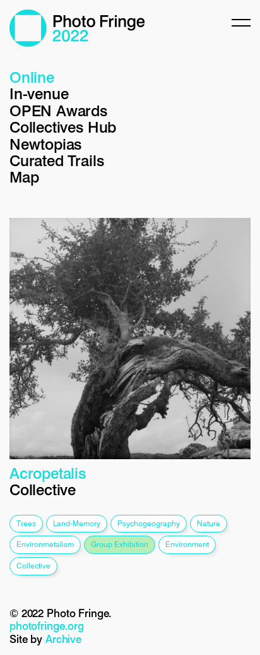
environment (187, 544)
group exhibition (119, 544)
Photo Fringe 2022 (77, 28)
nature (208, 523)
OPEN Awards (58, 111)
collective (33, 565)
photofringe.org (46, 626)
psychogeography (148, 523)
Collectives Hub (62, 127)
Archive (63, 639)
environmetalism (45, 544)
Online (31, 77)
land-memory (76, 523)
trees (26, 523)
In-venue (38, 94)
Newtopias (45, 144)
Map (23, 177)
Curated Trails (56, 161)
